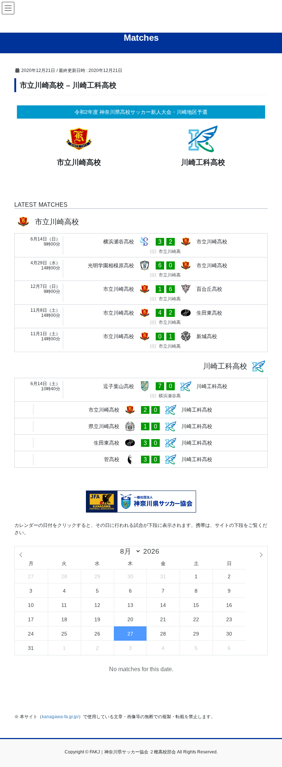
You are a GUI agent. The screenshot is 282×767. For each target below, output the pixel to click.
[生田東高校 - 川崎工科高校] (141, 443)
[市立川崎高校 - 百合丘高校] (141, 292)
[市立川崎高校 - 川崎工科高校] (141, 410)
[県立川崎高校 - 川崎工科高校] (141, 426)
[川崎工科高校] (203, 147)
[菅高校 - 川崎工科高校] (141, 459)
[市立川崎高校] (79, 147)
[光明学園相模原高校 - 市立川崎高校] (141, 269)
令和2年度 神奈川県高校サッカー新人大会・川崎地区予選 (141, 112)
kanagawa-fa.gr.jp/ (60, 716)
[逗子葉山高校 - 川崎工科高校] (141, 390)
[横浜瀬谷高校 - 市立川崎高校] (141, 245)
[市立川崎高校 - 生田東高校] (141, 316)
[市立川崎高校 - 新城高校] (141, 340)
